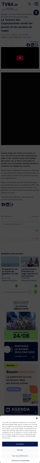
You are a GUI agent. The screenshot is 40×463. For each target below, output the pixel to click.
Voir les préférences (20, 456)
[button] (37, 418)
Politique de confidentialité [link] (20, 460)
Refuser (20, 450)
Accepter (20, 444)
